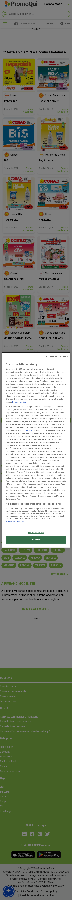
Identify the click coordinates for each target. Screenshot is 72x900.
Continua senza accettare (57, 356)
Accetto (36, 540)
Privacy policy (19, 402)
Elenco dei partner (15, 521)
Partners (29, 430)
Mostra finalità (36, 532)
